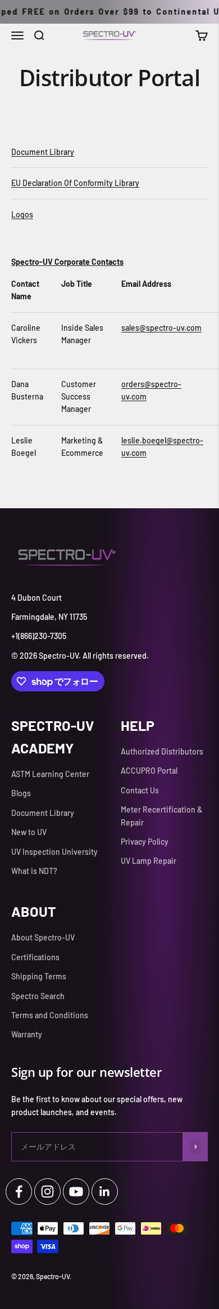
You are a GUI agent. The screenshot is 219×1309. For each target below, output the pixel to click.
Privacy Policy (144, 841)
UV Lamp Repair (148, 861)
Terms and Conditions (49, 1015)
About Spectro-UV (43, 937)
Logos (22, 214)
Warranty (26, 1034)
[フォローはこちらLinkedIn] (104, 1191)
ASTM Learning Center (50, 774)
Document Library (42, 152)
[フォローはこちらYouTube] (76, 1191)
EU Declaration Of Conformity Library (75, 183)
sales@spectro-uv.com (161, 327)
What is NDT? (34, 871)
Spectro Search (38, 996)
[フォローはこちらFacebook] (18, 1191)
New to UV (29, 832)
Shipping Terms (38, 976)
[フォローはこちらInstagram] (47, 1191)
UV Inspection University (54, 852)
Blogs (21, 793)
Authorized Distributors (162, 751)
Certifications (35, 957)
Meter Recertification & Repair (161, 816)
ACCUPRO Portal (149, 770)
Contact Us (140, 790)
